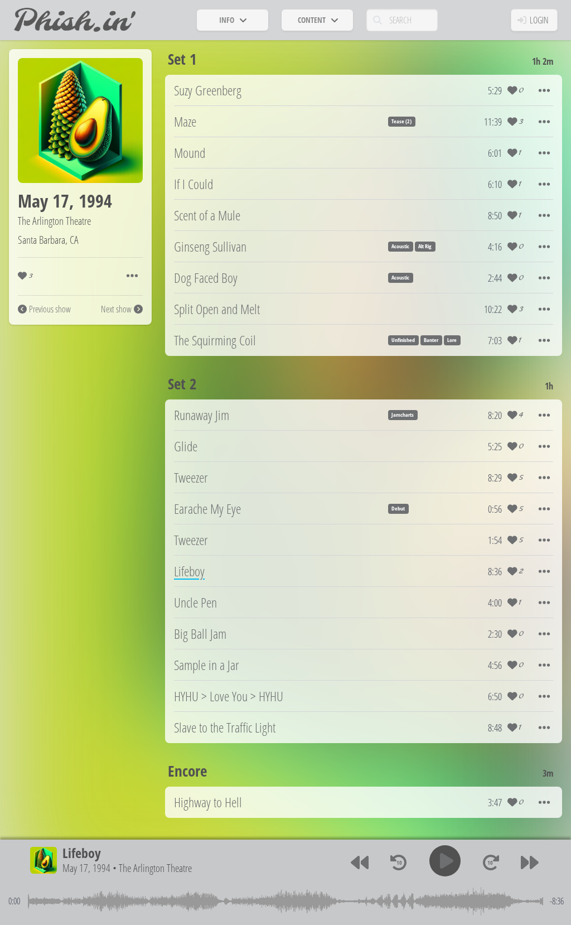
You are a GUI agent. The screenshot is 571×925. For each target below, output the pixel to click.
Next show (116, 309)
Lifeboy (81, 853)
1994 (95, 201)
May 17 (43, 201)
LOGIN (539, 20)
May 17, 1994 (86, 867)
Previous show (50, 309)
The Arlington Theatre (54, 220)
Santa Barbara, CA (48, 239)
